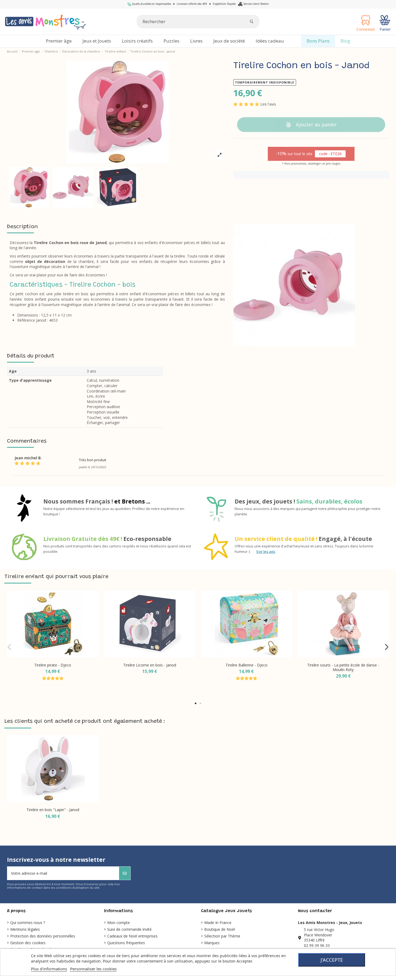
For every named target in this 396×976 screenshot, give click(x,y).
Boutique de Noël (219, 929)
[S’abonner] (124, 873)
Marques (212, 942)
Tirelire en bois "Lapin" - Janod (52, 809)
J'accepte (332, 960)
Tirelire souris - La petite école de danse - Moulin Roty (343, 667)
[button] (195, 703)
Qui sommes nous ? (27, 922)
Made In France (217, 922)
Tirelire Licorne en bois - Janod (149, 665)
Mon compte (118, 922)
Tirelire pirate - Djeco (52, 665)
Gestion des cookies (28, 942)
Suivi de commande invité (129, 929)
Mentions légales (25, 929)
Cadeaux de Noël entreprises (132, 936)
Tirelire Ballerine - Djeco (246, 665)
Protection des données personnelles (42, 936)
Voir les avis (265, 551)
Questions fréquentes (126, 942)
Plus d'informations (49, 968)
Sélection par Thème (222, 936)
